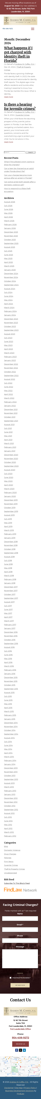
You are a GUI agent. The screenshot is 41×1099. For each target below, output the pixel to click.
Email (20, 925)
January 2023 (10, 360)
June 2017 (8, 610)
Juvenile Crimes (22, 115)
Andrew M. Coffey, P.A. (24, 64)
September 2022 (11, 376)
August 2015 (9, 693)
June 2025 (8, 255)
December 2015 (10, 677)
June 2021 (8, 432)
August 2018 (9, 557)
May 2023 (8, 345)
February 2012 (10, 836)
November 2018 (10, 545)
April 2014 (8, 753)
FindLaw (20, 1094)
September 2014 (11, 734)
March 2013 (9, 787)
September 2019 (11, 511)
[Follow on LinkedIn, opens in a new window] (24, 1050)
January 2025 (10, 270)
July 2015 (8, 696)
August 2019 (9, 515)
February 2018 (10, 579)
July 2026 (8, 206)
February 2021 (10, 447)
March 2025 (9, 266)
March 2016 (9, 666)
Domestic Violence (12, 850)
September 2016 (11, 644)
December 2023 (11, 319)
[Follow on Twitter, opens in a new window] (20, 1050)
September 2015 (11, 689)
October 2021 (9, 417)
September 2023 (11, 330)
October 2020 (10, 462)
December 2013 (11, 768)
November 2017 (10, 591)
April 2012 (8, 828)
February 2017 (10, 625)
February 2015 (10, 715)
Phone (20, 936)
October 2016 (9, 640)
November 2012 (10, 802)
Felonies (7, 858)
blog (6, 846)
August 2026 (9, 202)
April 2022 (8, 394)
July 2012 (8, 817)
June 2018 (8, 564)
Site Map (19, 1088)
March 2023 (9, 353)
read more (8, 97)
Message (20, 947)
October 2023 (10, 326)
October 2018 (9, 549)
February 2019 (10, 534)
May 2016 (8, 659)
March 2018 (9, 576)
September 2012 (11, 810)
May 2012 (8, 825)
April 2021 (8, 440)
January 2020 (10, 496)
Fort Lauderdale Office (20, 1029)
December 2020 (11, 455)
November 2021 (10, 413)
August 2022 (9, 379)
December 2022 (11, 364)
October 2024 (10, 281)
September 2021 (11, 421)
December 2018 (11, 542)
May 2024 (8, 300)
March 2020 (9, 489)
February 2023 (10, 357)
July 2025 (8, 251)
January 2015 (9, 719)
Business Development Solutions (19, 1091)
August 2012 (9, 813)
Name (20, 914)
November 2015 (10, 681)
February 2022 (10, 402)
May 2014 (8, 749)
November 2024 (11, 277)
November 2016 (10, 636)
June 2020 (8, 477)
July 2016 (8, 651)
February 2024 (10, 311)
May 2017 (8, 613)
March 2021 (9, 443)
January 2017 (9, 628)
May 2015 (8, 704)
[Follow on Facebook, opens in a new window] (16, 1050)
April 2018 (8, 572)
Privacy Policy (30, 1088)
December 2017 (11, 587)
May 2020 (8, 481)
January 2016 (9, 674)
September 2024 (11, 285)
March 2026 (9, 221)
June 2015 (8, 700)
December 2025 (11, 232)
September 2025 (11, 243)
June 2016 (8, 655)
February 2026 (10, 225)
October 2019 (9, 508)
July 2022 (8, 383)
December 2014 (11, 723)
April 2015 (8, 708)
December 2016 (11, 632)
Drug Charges (10, 854)
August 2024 (9, 289)
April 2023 (8, 349)
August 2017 (9, 602)
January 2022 (10, 406)
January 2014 (9, 764)
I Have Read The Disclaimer (21, 977)
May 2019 (8, 523)
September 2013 (11, 779)
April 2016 (8, 662)
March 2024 (9, 308)
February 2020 (10, 493)
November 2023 (11, 323)
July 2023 (8, 338)
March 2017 (9, 621)
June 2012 (8, 821)
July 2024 (8, 292)
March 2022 (9, 398)
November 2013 (10, 772)
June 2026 (8, 209)
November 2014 (11, 727)
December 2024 (11, 274)
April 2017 (8, 617)
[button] (32, 28)
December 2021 (11, 410)
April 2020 (8, 485)
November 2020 (11, 459)
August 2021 (9, 425)
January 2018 (9, 583)
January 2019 (9, 538)
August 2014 (9, 738)
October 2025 (10, 240)
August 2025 (9, 247)
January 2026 (10, 228)
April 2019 (8, 526)
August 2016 (9, 647)
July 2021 (8, 428)
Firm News (8, 862)
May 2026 (8, 213)
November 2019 (10, 504)
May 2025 (8, 258)
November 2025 (11, 236)
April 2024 (8, 304)
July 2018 (8, 561)
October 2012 (9, 806)
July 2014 (8, 742)
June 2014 (8, 745)
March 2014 (9, 757)
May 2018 (8, 568)
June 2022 (8, 387)
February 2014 (10, 761)
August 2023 (9, 334)
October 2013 (9, 776)
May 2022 (8, 391)
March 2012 (9, 832)
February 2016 (10, 670)
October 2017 (9, 594)
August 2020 (9, 470)
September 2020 (11, 466)
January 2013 (9, 794)
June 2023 (8, 342)
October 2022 (10, 372)
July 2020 (8, 474)
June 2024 (8, 296)
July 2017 (8, 606)
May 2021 (8, 436)
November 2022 (11, 368)
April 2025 (8, 262)
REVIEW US (20, 1044)
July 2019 (8, 519)
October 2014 (9, 730)
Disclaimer (20, 973)
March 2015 (9, 711)
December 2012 (11, 798)
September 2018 (11, 553)
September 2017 (11, 598)
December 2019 (11, 500)
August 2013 (9, 783)
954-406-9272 (8, 29)
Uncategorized (10, 873)
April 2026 (8, 217)
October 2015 (9, 685)
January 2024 (10, 315)
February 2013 (10, 791)
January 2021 (9, 451)
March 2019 (9, 530)
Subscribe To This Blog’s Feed (17, 883)
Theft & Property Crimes (14, 869)
